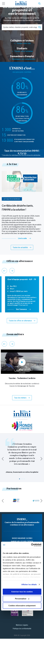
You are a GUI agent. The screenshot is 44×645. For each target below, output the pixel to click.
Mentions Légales (22, 625)
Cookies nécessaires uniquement (22, 606)
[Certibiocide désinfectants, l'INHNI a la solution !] (22, 181)
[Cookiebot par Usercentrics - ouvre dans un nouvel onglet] (31, 544)
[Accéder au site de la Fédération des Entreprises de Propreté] (16, 500)
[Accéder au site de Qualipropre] (36, 500)
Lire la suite (22, 238)
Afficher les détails (29, 584)
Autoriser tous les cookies (22, 592)
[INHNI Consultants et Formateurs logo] (21, 3)
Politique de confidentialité (22, 629)
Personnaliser (20, 599)
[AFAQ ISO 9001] (14, 612)
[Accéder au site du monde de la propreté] (22, 426)
